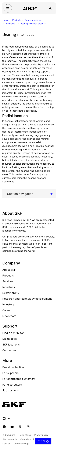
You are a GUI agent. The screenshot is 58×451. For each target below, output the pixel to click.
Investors (8, 304)
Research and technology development (27, 298)
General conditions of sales (33, 439)
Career (6, 310)
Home (5, 20)
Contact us (9, 350)
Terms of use (24, 435)
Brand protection (13, 367)
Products (16, 20)
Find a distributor (13, 333)
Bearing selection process (33, 23)
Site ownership (10, 439)
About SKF (9, 269)
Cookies (6, 443)
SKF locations (11, 344)
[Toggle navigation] (8, 8)
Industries (8, 287)
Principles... (11, 23)
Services (7, 281)
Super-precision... (33, 20)
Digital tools (9, 338)
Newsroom (9, 316)
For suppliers (10, 373)
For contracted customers (18, 378)
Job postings (10, 390)
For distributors (12, 384)
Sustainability (10, 292)
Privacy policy (41, 435)
